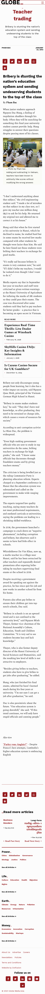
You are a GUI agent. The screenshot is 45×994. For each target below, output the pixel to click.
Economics (6, 929)
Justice (14, 860)
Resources (6, 909)
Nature (22, 904)
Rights (4, 884)
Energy (13, 904)
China (4, 855)
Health (24, 880)
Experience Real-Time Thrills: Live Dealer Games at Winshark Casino (19, 330)
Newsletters (7, 957)
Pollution (31, 904)
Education (14, 880)
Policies (18, 957)
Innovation (17, 929)
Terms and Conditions (11, 962)
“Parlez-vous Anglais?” (15, 744)
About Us (6, 952)
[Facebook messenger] (5, 67)
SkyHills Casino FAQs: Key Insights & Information (19, 351)
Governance (27, 855)
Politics (23, 860)
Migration (34, 880)
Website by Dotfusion (11, 968)
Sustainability (8, 933)
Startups (19, 933)
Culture (5, 880)
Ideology (5, 860)
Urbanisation (18, 909)
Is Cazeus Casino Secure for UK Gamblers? (20, 367)
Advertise (16, 952)
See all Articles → (9, 867)
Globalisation (14, 855)
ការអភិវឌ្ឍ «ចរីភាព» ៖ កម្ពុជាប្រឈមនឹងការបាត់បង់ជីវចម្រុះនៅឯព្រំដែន (33, 826)
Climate (5, 904)
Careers (26, 952)
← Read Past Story (11, 841)
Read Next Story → (33, 841)
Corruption (29, 929)
